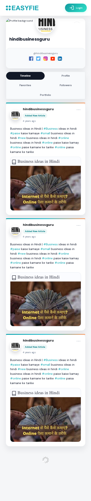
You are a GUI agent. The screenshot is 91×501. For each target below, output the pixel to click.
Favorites (25, 85)
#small (45, 133)
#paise (15, 133)
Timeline (25, 75)
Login (76, 8)
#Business (50, 128)
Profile (66, 75)
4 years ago (29, 121)
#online (63, 138)
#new (22, 138)
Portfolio (45, 95)
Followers (66, 85)
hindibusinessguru (38, 109)
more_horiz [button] (78, 109)
